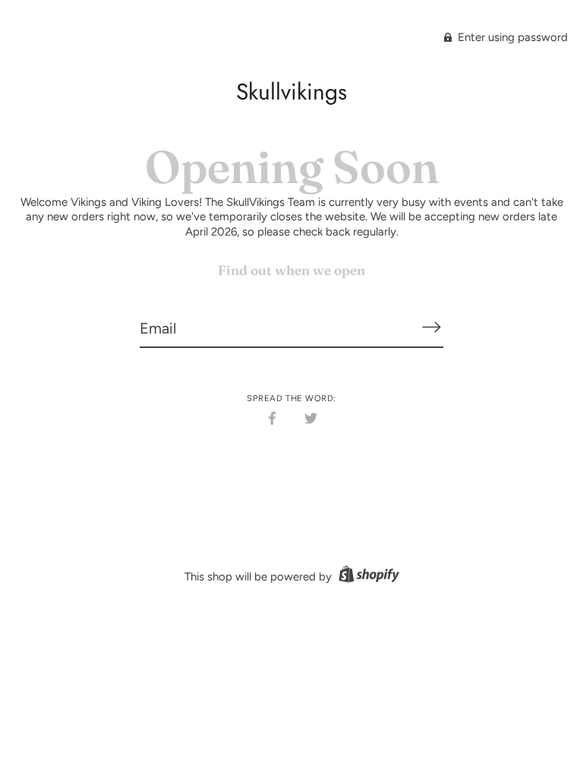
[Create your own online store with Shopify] (367, 577)
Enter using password (511, 37)
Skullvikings (291, 91)
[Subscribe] (431, 327)
